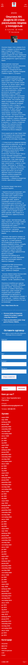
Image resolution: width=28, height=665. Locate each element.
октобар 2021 (5, 542)
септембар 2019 (6, 600)
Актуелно (4, 644)
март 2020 (4, 586)
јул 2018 (4, 633)
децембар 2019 (6, 593)
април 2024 (5, 473)
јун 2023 (4, 496)
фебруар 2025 (6, 450)
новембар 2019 (6, 596)
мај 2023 (4, 498)
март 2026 (4, 420)
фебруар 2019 (6, 617)
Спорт (3, 655)
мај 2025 (4, 443)
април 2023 (5, 501)
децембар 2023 (6, 482)
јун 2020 (4, 579)
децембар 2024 (6, 454)
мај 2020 (4, 582)
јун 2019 (4, 607)
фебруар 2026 (6, 422)
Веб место (4, 368)
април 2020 (5, 584)
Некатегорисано (6, 650)
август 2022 (5, 519)
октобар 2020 (5, 570)
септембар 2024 (6, 461)
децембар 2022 (6, 510)
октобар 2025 (5, 431)
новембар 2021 (6, 540)
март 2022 (4, 531)
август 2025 (5, 436)
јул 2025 (4, 438)
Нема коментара (15, 32)
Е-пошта (4, 361)
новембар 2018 (6, 623)
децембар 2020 (6, 566)
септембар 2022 (6, 517)
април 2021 (5, 556)
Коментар (4, 339)
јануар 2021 (5, 563)
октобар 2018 (5, 626)
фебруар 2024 (6, 478)
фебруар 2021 (6, 561)
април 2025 (5, 445)
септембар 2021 (6, 545)
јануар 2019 (5, 619)
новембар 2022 (6, 512)
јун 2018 (4, 635)
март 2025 (4, 447)
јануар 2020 (5, 591)
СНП (2, 653)
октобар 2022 (5, 515)
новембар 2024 (6, 457)
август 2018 (5, 630)
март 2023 (4, 503)
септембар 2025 (6, 434)
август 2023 (5, 491)
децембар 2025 (6, 427)
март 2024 (4, 475)
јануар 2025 (5, 452)
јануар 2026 (5, 424)
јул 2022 (4, 522)
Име (3, 354)
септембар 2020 (6, 573)
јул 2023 (4, 494)
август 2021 (5, 547)
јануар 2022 (5, 535)
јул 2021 (4, 549)
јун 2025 (4, 440)
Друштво (14, 13)
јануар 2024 (5, 480)
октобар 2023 (5, 487)
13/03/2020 (20, 29)
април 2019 (5, 612)
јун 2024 (4, 468)
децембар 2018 (6, 621)
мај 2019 (4, 610)
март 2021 (4, 559)
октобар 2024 (5, 459)
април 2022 (5, 529)
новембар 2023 (6, 485)
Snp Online (11, 29)
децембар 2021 (6, 538)
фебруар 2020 (6, 589)
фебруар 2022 (6, 533)
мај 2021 (4, 554)
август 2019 (5, 603)
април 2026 (5, 417)
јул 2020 (4, 577)
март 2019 (4, 614)
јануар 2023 (5, 508)
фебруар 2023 (6, 505)
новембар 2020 (6, 568)
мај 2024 (4, 471)
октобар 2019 (5, 598)
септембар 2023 (6, 489)
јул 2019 (4, 605)
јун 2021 (4, 552)
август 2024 (5, 464)
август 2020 (5, 575)
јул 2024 (4, 466)
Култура (4, 648)
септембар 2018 (6, 628)
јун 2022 (4, 524)
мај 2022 (4, 526)
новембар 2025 (6, 429)
